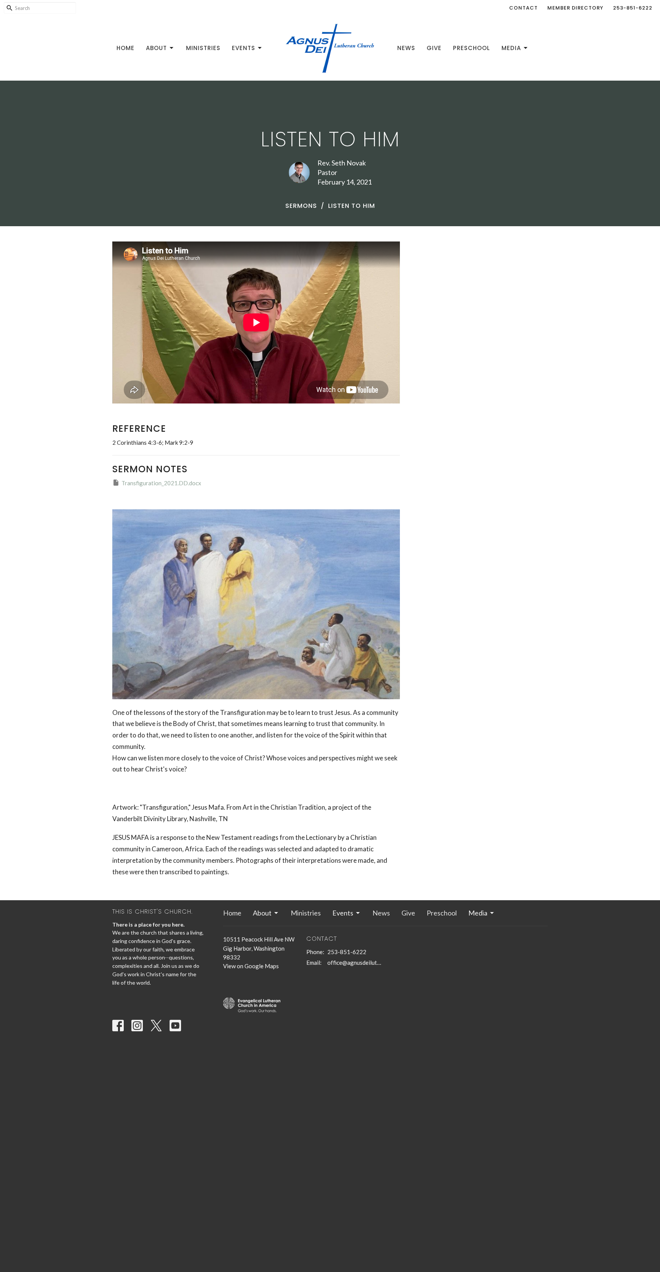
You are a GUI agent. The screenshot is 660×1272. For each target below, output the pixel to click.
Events (243, 48)
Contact (523, 7)
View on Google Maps (251, 966)
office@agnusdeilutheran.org (354, 962)
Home (125, 48)
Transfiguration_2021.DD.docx (161, 483)
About (156, 48)
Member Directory (575, 7)
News (406, 48)
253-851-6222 (632, 7)
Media (511, 48)
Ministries (203, 48)
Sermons (301, 205)
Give (434, 48)
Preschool (471, 48)
